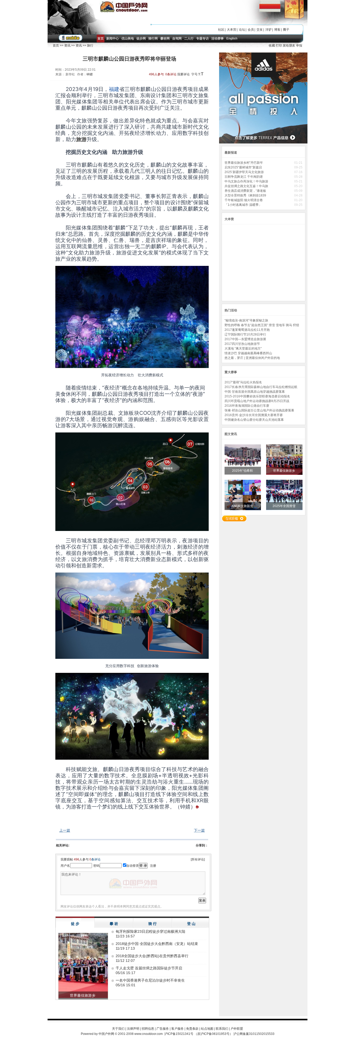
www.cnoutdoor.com (148, 1034)
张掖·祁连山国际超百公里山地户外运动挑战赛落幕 (259, 410)
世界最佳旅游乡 (284, 470)
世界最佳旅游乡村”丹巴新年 (244, 163)
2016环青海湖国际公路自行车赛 (247, 406)
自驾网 (177, 38)
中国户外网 (106, 1034)
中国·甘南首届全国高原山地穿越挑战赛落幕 (255, 391)
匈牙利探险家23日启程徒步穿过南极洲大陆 (150, 931)
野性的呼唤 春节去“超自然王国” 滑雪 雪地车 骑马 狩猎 (262, 325)
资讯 (67, 45)
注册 (153, 866)
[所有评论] (198, 859)
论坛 (242, 29)
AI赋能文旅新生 (243, 506)
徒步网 (141, 38)
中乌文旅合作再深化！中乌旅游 (247, 181)
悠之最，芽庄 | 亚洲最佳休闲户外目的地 (252, 358)
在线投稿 (234, 518)
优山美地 (127, 38)
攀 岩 (114, 924)
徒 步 (75, 924)
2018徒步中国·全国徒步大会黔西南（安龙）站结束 (157, 944)
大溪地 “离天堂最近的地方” (243, 348)
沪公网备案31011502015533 (253, 1034)
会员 (251, 29)
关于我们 (118, 1028)
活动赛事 (217, 38)
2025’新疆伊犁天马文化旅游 (245, 172)
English (231, 38)
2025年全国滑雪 (284, 506)
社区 (221, 29)
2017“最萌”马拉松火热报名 (243, 382)
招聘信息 (148, 1028)
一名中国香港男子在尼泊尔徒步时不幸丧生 (150, 980)
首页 (100, 38)
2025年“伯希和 (243, 470)
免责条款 (192, 1028)
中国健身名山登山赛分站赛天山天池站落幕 (254, 420)
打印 (279, 45)
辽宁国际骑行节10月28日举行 (245, 334)
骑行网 (153, 38)
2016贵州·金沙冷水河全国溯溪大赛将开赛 (254, 415)
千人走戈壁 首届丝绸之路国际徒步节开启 (149, 968)
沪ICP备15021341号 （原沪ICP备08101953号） (198, 1034)
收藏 (272, 45)
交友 (260, 29)
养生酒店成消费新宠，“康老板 (246, 191)
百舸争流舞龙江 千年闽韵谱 (244, 177)
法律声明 (133, 1028)
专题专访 (202, 38)
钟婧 (90, 74)
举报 (299, 45)
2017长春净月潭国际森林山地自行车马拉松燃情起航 (261, 387)
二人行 (189, 38)
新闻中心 (112, 38)
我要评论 (183, 74)
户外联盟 (237, 1028)
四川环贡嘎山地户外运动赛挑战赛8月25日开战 (257, 401)
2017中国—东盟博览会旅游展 (245, 339)
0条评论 (170, 74)
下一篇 (199, 830)
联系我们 (222, 1028)
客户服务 (177, 1028)
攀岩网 (165, 38)
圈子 (286, 29)
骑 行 (152, 924)
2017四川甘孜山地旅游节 (242, 344)
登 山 (191, 924)
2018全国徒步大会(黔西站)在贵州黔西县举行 (152, 956)
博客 (277, 29)
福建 (114, 89)
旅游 (81, 139)
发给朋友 (289, 45)
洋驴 (268, 29)
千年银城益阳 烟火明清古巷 (244, 200)
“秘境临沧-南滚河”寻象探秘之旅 (246, 320)
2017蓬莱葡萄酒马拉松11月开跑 (247, 330)
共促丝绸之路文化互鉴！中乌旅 (247, 186)
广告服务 (162, 1028)
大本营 (231, 29)
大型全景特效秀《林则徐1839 (246, 195)
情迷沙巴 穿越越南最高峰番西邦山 (248, 353)
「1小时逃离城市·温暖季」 (244, 205)
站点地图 (207, 1028)
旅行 (90, 45)
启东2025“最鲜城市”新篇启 (244, 167)
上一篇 (64, 830)
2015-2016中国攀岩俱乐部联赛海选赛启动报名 (257, 396)
